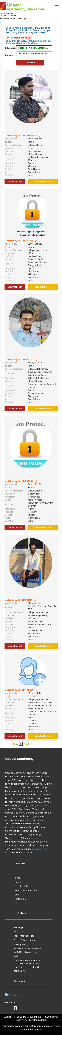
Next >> (28, 743)
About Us (18, 931)
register (40, 231)
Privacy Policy (21, 944)
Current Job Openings (25, 890)
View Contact (14, 181)
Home (17, 877)
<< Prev (14, 743)
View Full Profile (43, 181)
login (29, 231)
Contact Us (20, 898)
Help (16, 903)
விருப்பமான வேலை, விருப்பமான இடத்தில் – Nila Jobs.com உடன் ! (27, 952)
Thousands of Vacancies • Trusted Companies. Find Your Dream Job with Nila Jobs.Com (28, 965)
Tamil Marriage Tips (24, 935)
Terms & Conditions (24, 940)
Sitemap (18, 927)
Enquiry (17, 882)
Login (16, 894)
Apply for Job (21, 886)
